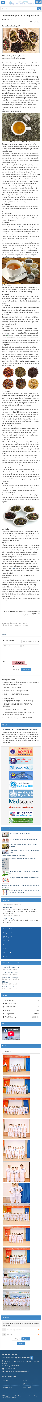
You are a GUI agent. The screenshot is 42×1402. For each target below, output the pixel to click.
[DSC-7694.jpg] (16, 1257)
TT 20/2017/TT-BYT (9, 923)
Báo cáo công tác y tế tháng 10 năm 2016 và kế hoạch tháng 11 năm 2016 (21, 886)
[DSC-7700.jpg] (16, 1300)
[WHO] (21, 794)
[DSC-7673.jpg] (16, 1107)
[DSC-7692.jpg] (16, 1236)
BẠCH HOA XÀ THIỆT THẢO (13, 694)
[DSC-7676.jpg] (16, 1150)
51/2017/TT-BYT (8, 907)
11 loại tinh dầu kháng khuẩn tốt (14, 718)
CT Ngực (5, 982)
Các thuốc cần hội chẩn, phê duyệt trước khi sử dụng (24, 852)
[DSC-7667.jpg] (16, 1086)
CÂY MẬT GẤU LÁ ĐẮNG (12, 691)
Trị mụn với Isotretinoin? (11, 709)
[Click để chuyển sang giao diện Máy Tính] (40, 2)
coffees (13, 568)
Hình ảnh (5, 957)
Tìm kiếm (5, 949)
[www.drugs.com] (21, 814)
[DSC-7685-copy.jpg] (16, 1172)
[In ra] (35, 21)
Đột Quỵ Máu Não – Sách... (10, 972)
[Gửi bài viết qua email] (31, 21)
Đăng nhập (26, 1339)
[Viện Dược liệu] (21, 820)
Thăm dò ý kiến (7, 953)
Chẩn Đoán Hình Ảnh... (9, 987)
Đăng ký (21, 1343)
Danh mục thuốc (8, 929)
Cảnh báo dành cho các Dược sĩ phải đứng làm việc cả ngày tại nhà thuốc (24, 891)
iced (18, 227)
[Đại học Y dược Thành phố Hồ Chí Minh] (21, 768)
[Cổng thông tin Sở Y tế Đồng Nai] (21, 775)
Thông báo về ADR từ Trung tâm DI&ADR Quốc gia (24, 872)
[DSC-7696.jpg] (16, 1279)
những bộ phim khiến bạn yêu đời (14, 701)
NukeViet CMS (12, 1397)
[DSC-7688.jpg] (16, 1193)
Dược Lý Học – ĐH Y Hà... (10, 977)
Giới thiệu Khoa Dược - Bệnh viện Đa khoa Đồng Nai (19, 729)
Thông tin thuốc (27, 1387)
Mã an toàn (7, 662)
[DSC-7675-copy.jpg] (16, 1129)
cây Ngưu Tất (8, 687)
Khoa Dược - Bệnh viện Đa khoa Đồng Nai (27, 1396)
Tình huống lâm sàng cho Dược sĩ (19, 833)
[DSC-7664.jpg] (16, 1065)
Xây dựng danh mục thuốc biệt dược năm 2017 (24, 878)
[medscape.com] (21, 802)
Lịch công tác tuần (28, 1384)
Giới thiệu (5, 1380)
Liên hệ (5, 945)
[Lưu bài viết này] (38, 21)
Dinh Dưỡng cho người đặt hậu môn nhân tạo (23, 839)
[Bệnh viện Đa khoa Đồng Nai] (21, 808)
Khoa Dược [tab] (7, 1051)
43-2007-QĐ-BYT (8, 916)
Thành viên (6, 941)
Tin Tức (25, 1380)
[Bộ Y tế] (21, 751)
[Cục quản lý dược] (21, 760)
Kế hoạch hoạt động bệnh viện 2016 (13, 856)
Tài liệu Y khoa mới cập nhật (10, 963)
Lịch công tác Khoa (8, 937)
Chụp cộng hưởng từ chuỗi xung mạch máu (22, 859)
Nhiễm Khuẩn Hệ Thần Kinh (10, 967)
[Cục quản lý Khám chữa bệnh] (21, 785)
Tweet (4, 635)
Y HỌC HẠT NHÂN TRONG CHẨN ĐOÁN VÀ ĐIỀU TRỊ (23, 845)
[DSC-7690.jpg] (16, 1214)
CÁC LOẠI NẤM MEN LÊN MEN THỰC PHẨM (18, 704)
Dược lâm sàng (7, 1387)
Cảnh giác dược (7, 933)
